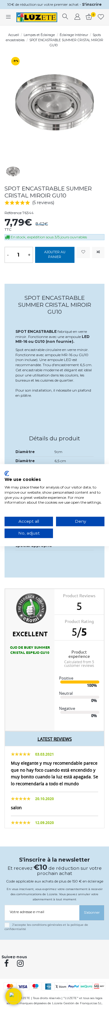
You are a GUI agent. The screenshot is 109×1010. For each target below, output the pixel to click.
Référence (13, 212)
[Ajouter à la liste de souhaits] (83, 252)
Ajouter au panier (54, 254)
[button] (13, 996)
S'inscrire (92, 4)
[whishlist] (101, 17)
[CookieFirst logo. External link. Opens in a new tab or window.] (7, 473)
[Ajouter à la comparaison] (98, 252)
